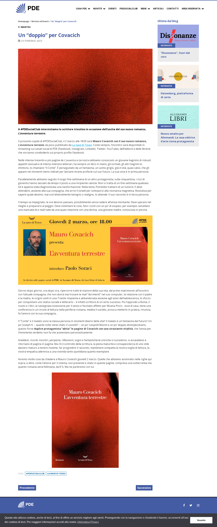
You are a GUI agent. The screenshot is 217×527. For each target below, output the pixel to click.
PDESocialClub (129, 8)
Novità (97, 8)
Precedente (27, 488)
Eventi (112, 8)
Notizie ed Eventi (40, 21)
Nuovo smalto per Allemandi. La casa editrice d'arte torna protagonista (178, 137)
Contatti (173, 8)
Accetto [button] (201, 520)
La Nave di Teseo (56, 473)
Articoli (158, 8)
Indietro (26, 27)
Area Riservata (191, 8)
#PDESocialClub (35, 473)
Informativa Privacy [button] (88, 522)
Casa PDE (81, 8)
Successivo (144, 488)
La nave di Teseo (82, 145)
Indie (144, 8)
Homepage (23, 21)
